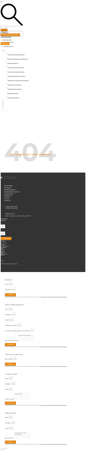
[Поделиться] (3, 448)
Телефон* (4, 231)
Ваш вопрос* (9, 438)
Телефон (8, 384)
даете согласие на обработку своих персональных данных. (54, 296)
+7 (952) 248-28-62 (7, 40)
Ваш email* (9, 359)
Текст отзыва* (10, 399)
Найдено (4, 32)
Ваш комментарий (11, 340)
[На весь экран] (4, 448)
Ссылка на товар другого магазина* (17, 331)
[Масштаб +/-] (6, 448)
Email (7, 389)
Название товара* (11, 325)
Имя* (2, 224)
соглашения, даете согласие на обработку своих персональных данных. (4, 251)
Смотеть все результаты (10, 35)
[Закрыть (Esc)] (1, 448)
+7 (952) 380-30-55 (6, 37)
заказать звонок (9, 211)
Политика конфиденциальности (12, 267)
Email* (7, 320)
